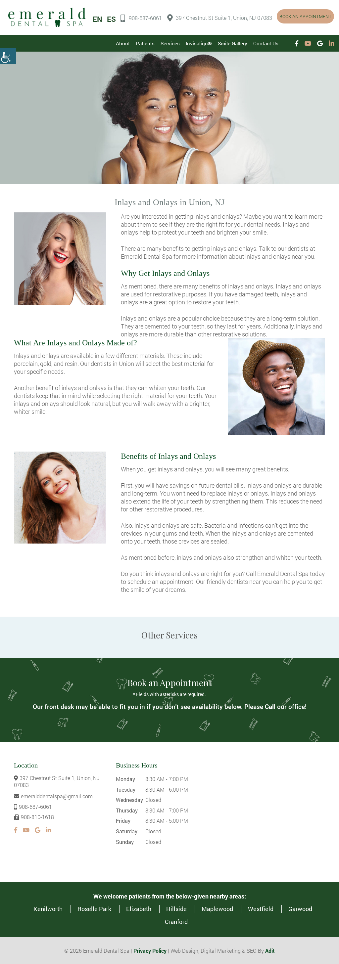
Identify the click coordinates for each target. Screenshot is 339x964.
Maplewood (217, 909)
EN (97, 19)
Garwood (300, 909)
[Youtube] (308, 43)
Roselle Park (94, 909)
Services (170, 43)
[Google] (320, 43)
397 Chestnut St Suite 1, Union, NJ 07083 (224, 17)
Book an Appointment (305, 16)
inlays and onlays (216, 216)
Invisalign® (199, 43)
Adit (270, 950)
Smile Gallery (232, 43)
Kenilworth (48, 909)
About (123, 43)
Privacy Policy (150, 950)
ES (111, 19)
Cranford (176, 922)
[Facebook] (297, 43)
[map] (263, 812)
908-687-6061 (145, 18)
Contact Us (265, 43)
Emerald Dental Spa (283, 574)
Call (270, 706)
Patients (145, 43)
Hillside (176, 909)
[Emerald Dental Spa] (47, 17)
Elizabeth (138, 909)
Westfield (260, 909)
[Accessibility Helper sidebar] (8, 56)
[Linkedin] (331, 43)
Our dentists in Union (107, 364)
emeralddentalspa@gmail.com (57, 796)
